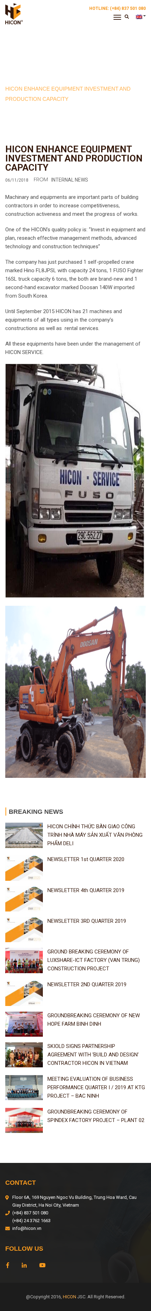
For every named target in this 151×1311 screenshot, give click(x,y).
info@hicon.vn (26, 1228)
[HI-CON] (14, 13)
